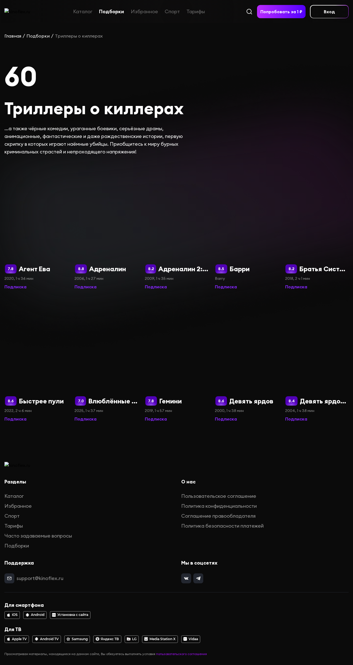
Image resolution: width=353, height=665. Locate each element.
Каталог (82, 11)
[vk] (186, 578)
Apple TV (19, 639)
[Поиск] (249, 11)
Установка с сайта (72, 615)
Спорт (172, 11)
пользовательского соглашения (181, 654)
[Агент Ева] (36, 227)
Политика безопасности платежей (222, 526)
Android (37, 615)
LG (134, 639)
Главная (12, 36)
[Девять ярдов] (246, 359)
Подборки (111, 11)
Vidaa (193, 639)
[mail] (9, 578)
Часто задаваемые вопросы (38, 536)
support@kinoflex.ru (40, 578)
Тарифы (195, 11)
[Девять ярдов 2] (317, 359)
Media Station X (162, 639)
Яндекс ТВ (110, 639)
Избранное (144, 11)
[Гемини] (176, 359)
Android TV (49, 639)
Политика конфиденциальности (219, 506)
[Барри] (246, 227)
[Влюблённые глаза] (106, 359)
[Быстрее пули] (36, 359)
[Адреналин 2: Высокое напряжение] (176, 227)
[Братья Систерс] (317, 227)
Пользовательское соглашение (218, 496)
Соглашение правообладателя (218, 516)
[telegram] (198, 578)
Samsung (80, 639)
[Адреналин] (106, 227)
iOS (15, 615)
